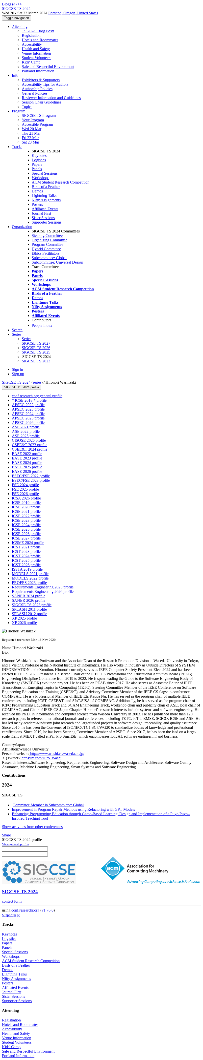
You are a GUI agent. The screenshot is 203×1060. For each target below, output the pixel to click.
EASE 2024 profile (27, 462)
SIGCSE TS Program (39, 115)
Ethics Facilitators (45, 253)
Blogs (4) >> (12, 4)
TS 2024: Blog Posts (38, 31)
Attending (19, 26)
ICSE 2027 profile (26, 538)
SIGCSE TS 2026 (36, 348)
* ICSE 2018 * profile (29, 400)
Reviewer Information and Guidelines (51, 98)
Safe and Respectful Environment (48, 66)
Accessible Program (37, 124)
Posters (37, 204)
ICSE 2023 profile (26, 520)
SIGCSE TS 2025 (36, 352)
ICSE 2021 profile (26, 511)
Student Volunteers (36, 58)
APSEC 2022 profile (28, 405)
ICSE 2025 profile (26, 529)
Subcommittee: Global (49, 258)
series (37, 382)
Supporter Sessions (46, 222)
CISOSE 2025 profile (29, 440)
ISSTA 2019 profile (27, 569)
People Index (42, 325)
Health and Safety (36, 49)
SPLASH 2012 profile (29, 614)
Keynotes (39, 155)
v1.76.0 (47, 910)
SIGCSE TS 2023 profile (31, 605)
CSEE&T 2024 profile (29, 449)
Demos (37, 191)
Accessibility (32, 44)
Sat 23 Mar (30, 142)
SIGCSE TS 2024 (16, 382)
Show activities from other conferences (32, 827)
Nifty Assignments (46, 200)
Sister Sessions (43, 218)
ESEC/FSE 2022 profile (31, 476)
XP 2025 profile (24, 618)
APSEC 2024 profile (28, 414)
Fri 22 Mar (30, 138)
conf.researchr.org (25, 910)
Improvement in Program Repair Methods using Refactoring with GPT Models (73, 809)
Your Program (33, 120)
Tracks (17, 147)
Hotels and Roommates (40, 40)
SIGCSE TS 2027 (36, 343)
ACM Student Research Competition (60, 182)
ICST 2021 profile (26, 547)
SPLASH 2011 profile (29, 609)
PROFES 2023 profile (29, 583)
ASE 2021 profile (26, 427)
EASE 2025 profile (27, 467)
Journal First (41, 213)
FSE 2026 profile (25, 494)
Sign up (18, 374)
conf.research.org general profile (37, 396)
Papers (37, 164)
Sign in (17, 369)
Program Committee (47, 244)
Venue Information (36, 53)
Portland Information (38, 71)
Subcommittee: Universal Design (57, 262)
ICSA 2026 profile (26, 498)
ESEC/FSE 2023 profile (31, 480)
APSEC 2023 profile (28, 409)
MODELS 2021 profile (30, 574)
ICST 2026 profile (26, 565)
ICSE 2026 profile (26, 534)
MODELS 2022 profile (30, 578)
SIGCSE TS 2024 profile (21, 387)
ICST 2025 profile (26, 560)
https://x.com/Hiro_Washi (41, 758)
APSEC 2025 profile (28, 418)
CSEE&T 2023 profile (29, 445)
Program (18, 111)
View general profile (15, 844)
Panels (37, 169)
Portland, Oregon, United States (73, 13)
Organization (22, 227)
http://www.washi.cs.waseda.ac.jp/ (56, 753)
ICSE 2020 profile (26, 507)
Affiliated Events (45, 209)
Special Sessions (44, 173)
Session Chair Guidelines (41, 102)
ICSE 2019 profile (26, 502)
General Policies (34, 93)
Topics (27, 106)
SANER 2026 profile (28, 600)
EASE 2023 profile (27, 458)
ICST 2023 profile (26, 551)
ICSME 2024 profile (28, 542)
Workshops (40, 178)
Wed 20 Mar (31, 129)
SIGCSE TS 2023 (36, 361)
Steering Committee (47, 235)
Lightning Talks (44, 195)
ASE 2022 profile (26, 431)
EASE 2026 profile (27, 471)
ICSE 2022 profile (26, 516)
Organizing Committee (49, 240)
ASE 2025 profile (26, 436)
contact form (12, 901)
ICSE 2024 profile (26, 525)
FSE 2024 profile (25, 485)
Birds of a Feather (46, 187)
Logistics (39, 160)
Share (6, 835)
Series (26, 339)
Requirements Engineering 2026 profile (43, 591)
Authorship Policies (37, 89)
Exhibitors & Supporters (41, 80)
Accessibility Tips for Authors (45, 84)
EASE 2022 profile (27, 454)
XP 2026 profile (24, 623)
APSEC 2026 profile (28, 422)
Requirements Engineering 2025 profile (43, 587)
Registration (31, 35)
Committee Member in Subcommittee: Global (48, 805)
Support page (11, 915)
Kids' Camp (31, 62)
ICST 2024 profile (26, 556)
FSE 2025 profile (25, 489)
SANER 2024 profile (28, 596)
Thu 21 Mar (31, 133)
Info (15, 75)
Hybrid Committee (46, 249)
